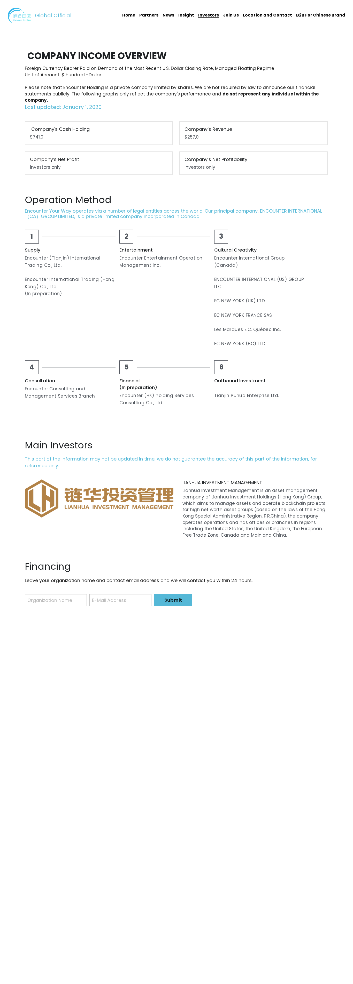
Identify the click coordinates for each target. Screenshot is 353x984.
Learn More (57, 964)
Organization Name (49, 600)
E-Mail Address (109, 600)
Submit (173, 600)
